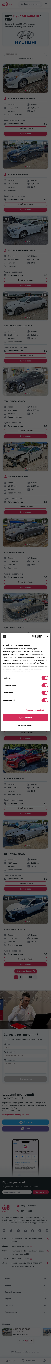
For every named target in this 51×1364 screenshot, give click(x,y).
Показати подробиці (35, 710)
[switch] (45, 685)
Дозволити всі (25, 718)
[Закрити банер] (47, 636)
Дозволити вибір (25, 725)
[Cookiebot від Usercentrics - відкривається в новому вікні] (32, 636)
